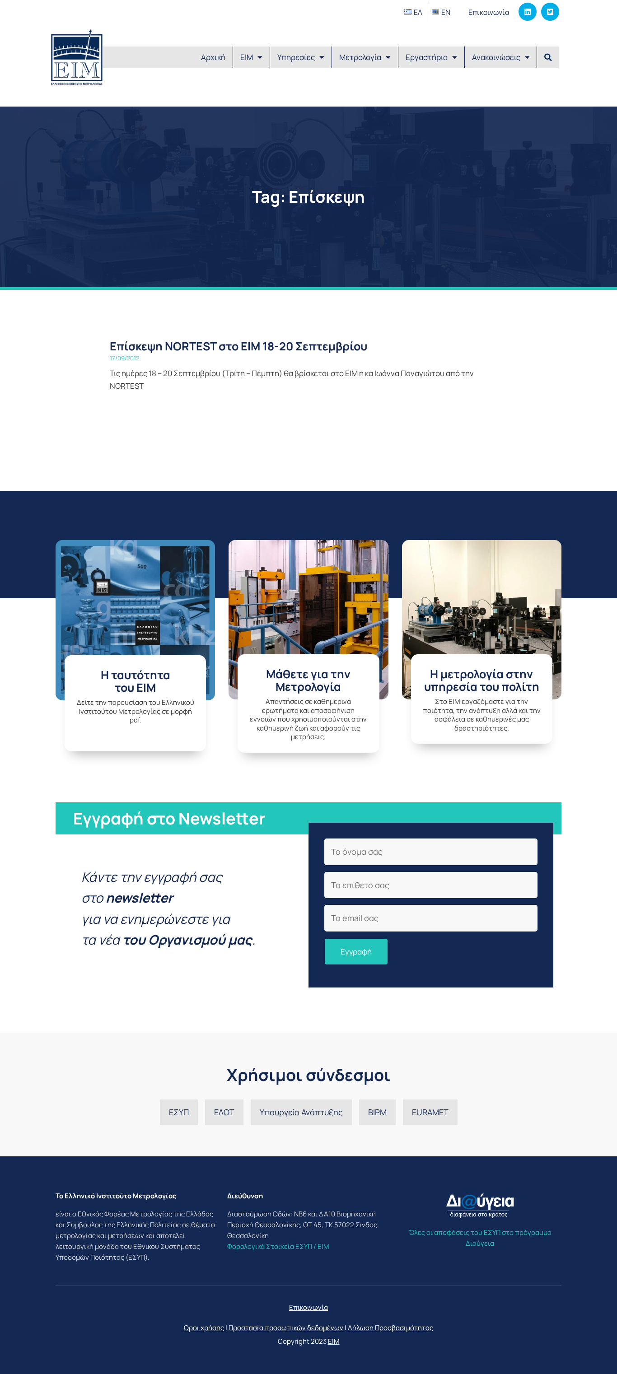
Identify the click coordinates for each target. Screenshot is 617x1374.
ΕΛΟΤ (224, 1112)
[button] (548, 57)
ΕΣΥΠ (179, 1112)
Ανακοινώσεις (496, 57)
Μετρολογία (360, 57)
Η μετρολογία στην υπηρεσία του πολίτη (481, 680)
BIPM (377, 1112)
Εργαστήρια (427, 57)
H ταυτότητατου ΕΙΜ (135, 681)
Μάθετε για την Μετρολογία (308, 680)
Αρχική (213, 57)
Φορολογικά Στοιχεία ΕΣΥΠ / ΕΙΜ (278, 1246)
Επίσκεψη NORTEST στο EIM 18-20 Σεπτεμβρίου (238, 346)
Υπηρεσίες (296, 57)
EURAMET (430, 1112)
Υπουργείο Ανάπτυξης (301, 1112)
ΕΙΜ (246, 57)
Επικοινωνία (488, 12)
